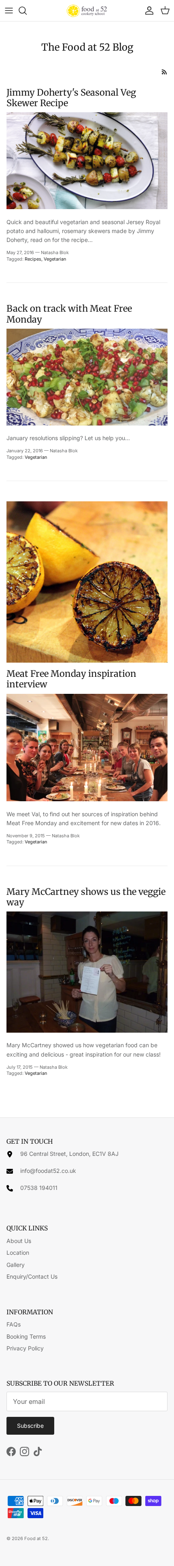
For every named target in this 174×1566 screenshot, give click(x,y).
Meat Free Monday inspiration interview (71, 679)
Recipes (33, 259)
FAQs (13, 1324)
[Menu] (9, 10)
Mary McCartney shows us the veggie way (86, 897)
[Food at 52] (87, 10)
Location (17, 1252)
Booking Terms (26, 1336)
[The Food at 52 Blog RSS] (164, 72)
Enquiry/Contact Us (31, 1276)
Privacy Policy (25, 1348)
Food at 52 (36, 1538)
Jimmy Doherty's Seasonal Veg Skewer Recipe (71, 98)
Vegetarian (55, 259)
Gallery (15, 1264)
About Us (18, 1240)
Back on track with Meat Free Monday (69, 314)
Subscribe (30, 1425)
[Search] (27, 10)
